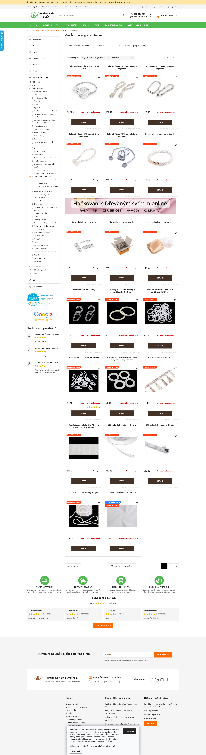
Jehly (35, 95)
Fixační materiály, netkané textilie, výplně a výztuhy (45, 196)
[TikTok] (167, 679)
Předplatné (37, 286)
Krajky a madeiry (39, 229)
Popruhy (37, 255)
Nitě (35, 242)
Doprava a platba (32, 7)
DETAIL (83, 122)
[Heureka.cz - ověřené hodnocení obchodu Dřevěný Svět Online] (43, 299)
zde (106, 734)
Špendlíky (37, 101)
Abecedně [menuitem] (129, 58)
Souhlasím (129, 731)
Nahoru (74, 566)
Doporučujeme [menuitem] (73, 58)
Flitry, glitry (38, 239)
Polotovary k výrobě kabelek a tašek (46, 111)
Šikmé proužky (39, 136)
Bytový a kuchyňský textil (42, 232)
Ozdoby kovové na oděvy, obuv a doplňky (45, 165)
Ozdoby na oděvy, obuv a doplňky (45, 223)
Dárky (35, 280)
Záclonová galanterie (42, 177)
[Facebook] (151, 679)
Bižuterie (34, 273)
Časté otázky (68, 7)
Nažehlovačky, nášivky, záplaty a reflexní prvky (45, 143)
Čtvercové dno (150, 718)
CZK (146, 7)
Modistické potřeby (40, 213)
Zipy (35, 148)
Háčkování (37, 39)
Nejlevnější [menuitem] (87, 58)
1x (99, 407)
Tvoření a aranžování (39, 267)
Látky (33, 85)
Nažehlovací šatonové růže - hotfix (45, 158)
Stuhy (36, 216)
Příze (35, 52)
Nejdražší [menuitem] (99, 58)
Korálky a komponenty (39, 270)
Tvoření (36, 71)
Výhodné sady (39, 58)
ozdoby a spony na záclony (48, 186)
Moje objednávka (72, 716)
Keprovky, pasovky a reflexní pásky (45, 252)
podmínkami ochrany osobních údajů (135, 661)
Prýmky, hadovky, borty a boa (44, 226)
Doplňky (36, 65)
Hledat (123, 15)
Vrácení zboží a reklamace (51, 7)
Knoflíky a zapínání (40, 161)
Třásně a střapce (39, 236)
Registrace (173, 7)
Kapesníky (37, 261)
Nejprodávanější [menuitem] (114, 58)
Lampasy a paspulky (40, 258)
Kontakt (78, 7)
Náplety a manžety (40, 248)
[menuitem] (34, 25)
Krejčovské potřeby (40, 98)
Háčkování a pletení (40, 92)
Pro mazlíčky (38, 154)
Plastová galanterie (40, 126)
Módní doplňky (37, 82)
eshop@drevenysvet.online (107, 677)
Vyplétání (37, 46)
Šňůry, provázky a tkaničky (43, 192)
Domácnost (38, 204)
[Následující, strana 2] (170, 566)
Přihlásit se (163, 655)
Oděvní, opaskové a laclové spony (45, 173)
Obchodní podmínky (74, 719)
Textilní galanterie (37, 88)
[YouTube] (162, 679)
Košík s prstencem (151, 710)
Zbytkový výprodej (40, 220)
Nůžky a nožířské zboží (42, 129)
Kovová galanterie (40, 132)
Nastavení (76, 751)
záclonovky (43, 183)
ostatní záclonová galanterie (48, 180)
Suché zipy (38, 139)
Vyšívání (37, 108)
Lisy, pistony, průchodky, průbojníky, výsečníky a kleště (46, 121)
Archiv (150, 724)
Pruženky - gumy (39, 151)
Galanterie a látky (40, 77)
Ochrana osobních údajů (75, 722)
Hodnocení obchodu (103, 598)
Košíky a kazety (39, 201)
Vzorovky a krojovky (41, 245)
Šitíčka (36, 104)
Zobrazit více (103, 625)
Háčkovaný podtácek (152, 714)
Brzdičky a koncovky (41, 170)
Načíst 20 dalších (123, 566)
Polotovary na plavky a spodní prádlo (44, 115)
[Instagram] (157, 679)
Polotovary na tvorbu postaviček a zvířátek (45, 208)
